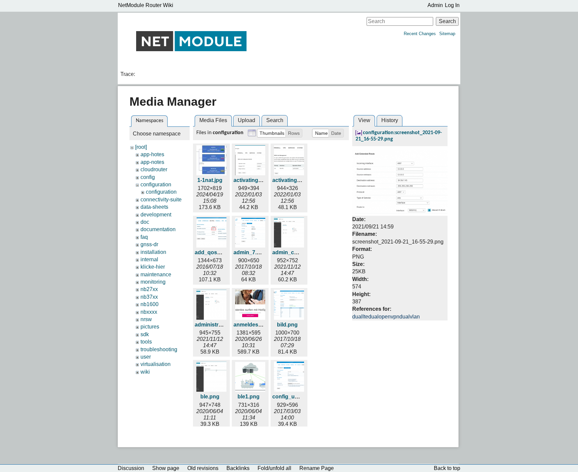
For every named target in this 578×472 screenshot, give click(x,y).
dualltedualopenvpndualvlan (386, 316)
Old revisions (202, 468)
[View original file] (400, 181)
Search (447, 21)
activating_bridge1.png (301, 180)
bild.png (287, 324)
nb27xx (149, 289)
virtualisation (155, 364)
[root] (141, 147)
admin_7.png (250, 252)
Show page (165, 468)
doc (144, 222)
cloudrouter (153, 169)
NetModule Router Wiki (145, 5)
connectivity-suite (161, 199)
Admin (435, 5)
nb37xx (149, 297)
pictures (149, 326)
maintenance (155, 274)
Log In (452, 5)
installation (153, 252)
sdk (144, 334)
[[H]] (191, 41)
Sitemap (447, 33)
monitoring (153, 282)
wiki (145, 372)
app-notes (152, 162)
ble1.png (248, 396)
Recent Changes (420, 33)
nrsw (146, 319)
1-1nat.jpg (209, 180)
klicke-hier (152, 267)
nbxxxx (148, 312)
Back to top (447, 468)
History (389, 120)
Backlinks (238, 468)
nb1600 (149, 304)
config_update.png (296, 396)
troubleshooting (158, 349)
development (155, 214)
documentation (158, 229)
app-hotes (152, 154)
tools (146, 342)
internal (149, 259)
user (145, 357)
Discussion (131, 468)
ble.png (209, 396)
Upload (246, 120)
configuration (155, 184)
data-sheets (154, 207)
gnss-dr (149, 244)
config (147, 177)
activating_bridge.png (261, 180)
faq (144, 237)
